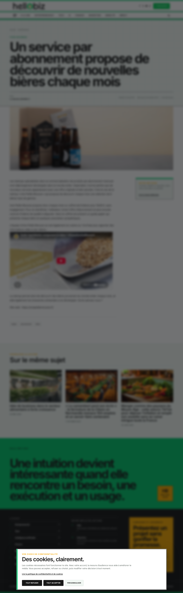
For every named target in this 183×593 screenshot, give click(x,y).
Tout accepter (53, 583)
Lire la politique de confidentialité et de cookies (42, 574)
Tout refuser (32, 583)
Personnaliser (74, 583)
